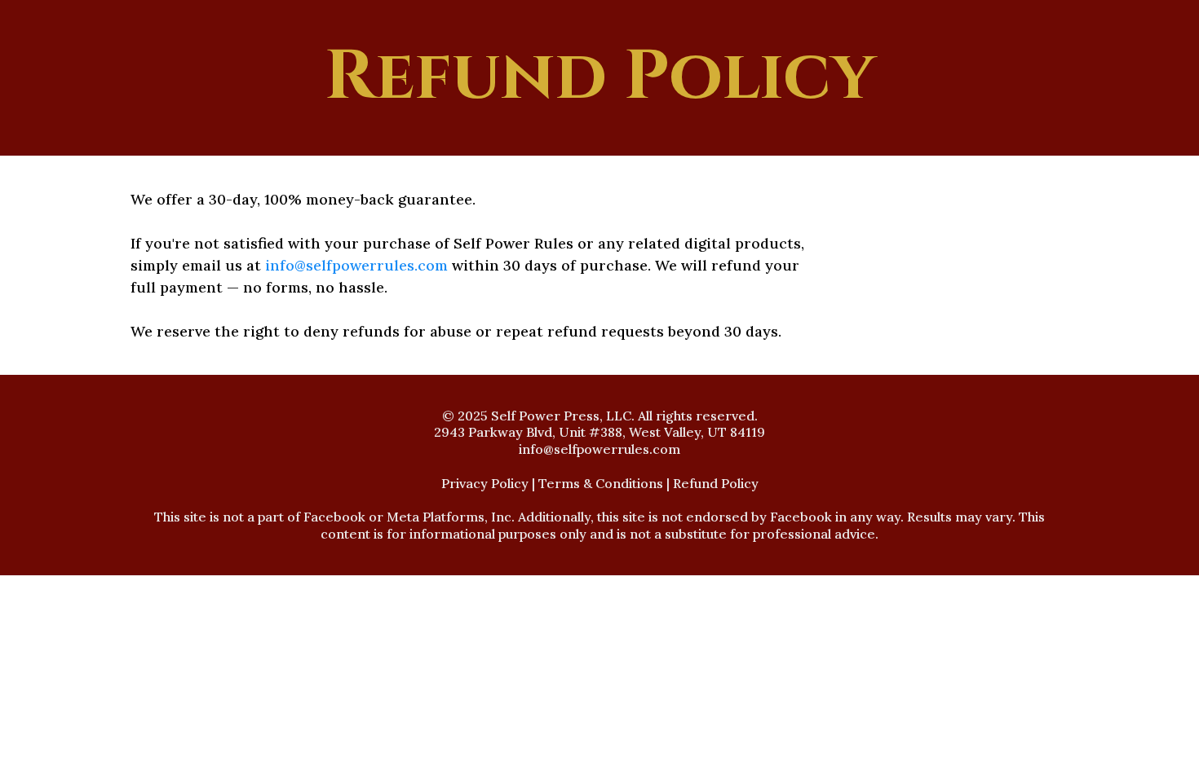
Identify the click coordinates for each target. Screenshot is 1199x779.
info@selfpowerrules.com (356, 265)
